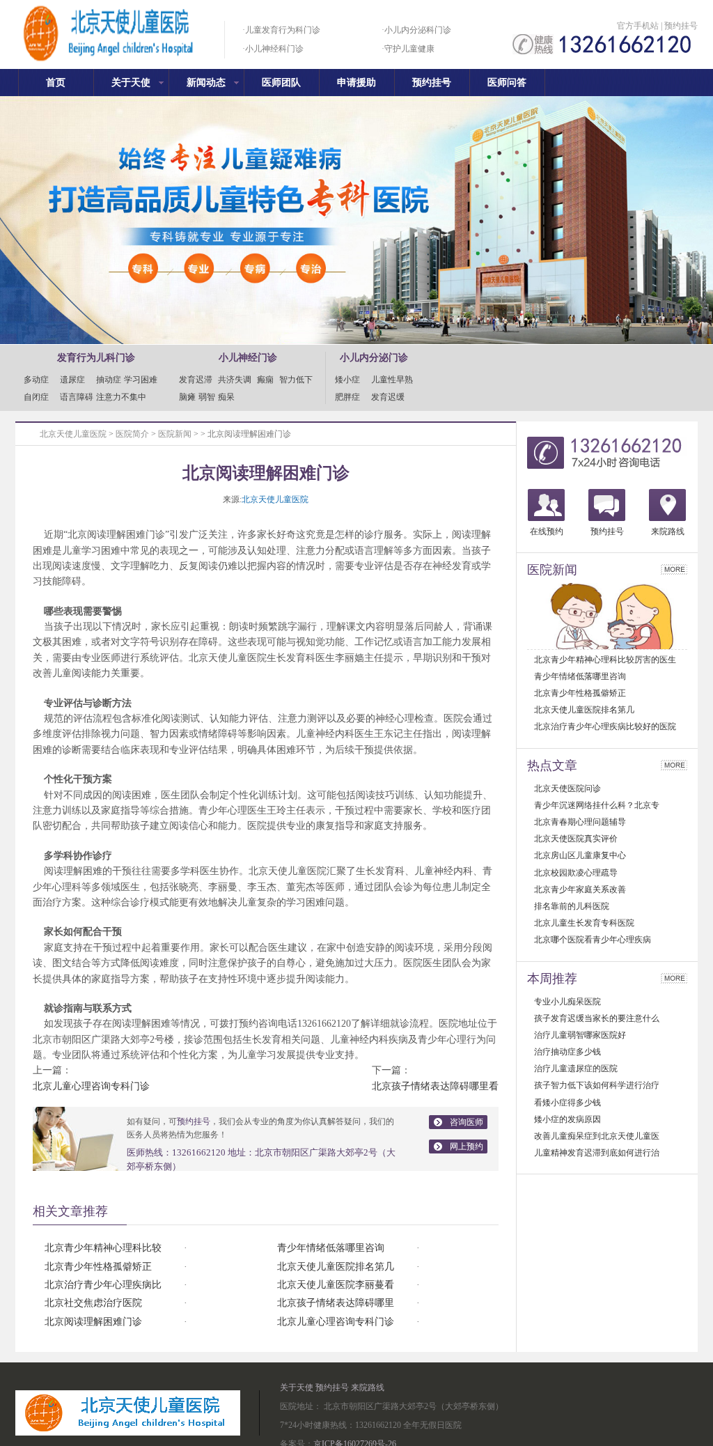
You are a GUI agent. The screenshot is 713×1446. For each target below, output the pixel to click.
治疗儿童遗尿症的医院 (576, 1068)
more (674, 569)
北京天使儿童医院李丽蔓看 (335, 1285)
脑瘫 (187, 397)
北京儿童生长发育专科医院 (584, 923)
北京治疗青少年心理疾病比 (103, 1285)
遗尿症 (76, 379)
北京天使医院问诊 (567, 788)
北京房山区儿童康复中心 (580, 855)
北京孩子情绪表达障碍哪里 (335, 1303)
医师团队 (281, 82)
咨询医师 (466, 1122)
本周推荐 (552, 979)
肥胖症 (351, 397)
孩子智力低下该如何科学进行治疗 (596, 1085)
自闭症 (40, 397)
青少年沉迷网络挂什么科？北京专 (596, 805)
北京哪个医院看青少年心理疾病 (592, 939)
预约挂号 (681, 26)
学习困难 (140, 379)
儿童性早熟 (392, 379)
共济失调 (234, 379)
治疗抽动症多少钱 (567, 1052)
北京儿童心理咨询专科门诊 (91, 1086)
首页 (55, 82)
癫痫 (265, 379)
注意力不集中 (121, 397)
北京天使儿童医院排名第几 (335, 1266)
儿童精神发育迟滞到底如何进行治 (596, 1153)
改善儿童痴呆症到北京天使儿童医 (596, 1136)
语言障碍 (76, 397)
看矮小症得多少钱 (567, 1102)
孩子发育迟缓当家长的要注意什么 (596, 1018)
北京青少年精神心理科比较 (103, 1248)
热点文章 (552, 765)
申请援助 (356, 82)
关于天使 (130, 82)
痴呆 (226, 397)
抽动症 (108, 379)
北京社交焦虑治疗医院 (93, 1303)
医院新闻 (174, 434)
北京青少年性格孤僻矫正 (98, 1266)
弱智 (206, 397)
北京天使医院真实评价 (576, 839)
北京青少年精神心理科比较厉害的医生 (605, 659)
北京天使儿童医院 (73, 434)
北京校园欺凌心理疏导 (576, 873)
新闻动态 (206, 82)
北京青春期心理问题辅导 (580, 822)
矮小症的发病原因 (567, 1119)
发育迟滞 (195, 379)
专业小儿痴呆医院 (567, 1001)
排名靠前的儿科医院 (571, 906)
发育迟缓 (388, 397)
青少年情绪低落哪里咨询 (330, 1248)
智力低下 (296, 379)
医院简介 (132, 434)
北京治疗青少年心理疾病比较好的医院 (605, 726)
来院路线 (667, 531)
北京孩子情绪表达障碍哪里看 (435, 1086)
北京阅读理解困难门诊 (93, 1321)
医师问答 (506, 82)
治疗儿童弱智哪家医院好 (580, 1035)
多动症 (40, 379)
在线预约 (546, 531)
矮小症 (351, 379)
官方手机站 (638, 26)
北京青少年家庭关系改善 (580, 889)
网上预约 (466, 1146)
